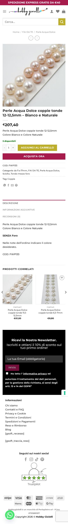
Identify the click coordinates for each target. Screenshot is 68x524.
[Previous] (2, 299)
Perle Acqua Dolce (45, 32)
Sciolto (6, 174)
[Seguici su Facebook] (26, 460)
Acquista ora (34, 156)
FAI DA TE (27, 32)
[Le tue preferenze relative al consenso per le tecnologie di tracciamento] (64, 393)
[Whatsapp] (9, 515)
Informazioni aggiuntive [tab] (19, 210)
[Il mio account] (52, 11)
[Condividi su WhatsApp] (4, 185)
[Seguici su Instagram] (31, 460)
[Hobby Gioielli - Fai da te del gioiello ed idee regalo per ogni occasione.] (28, 11)
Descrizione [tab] (10, 203)
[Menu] (4, 11)
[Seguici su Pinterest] (42, 460)
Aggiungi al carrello (37, 147)
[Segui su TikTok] (37, 460)
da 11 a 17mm (20, 170)
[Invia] (61, 21)
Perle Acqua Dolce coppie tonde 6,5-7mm (51, 311)
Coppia (11, 179)
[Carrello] (63, 11)
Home (16, 32)
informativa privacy (35, 373)
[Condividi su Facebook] (8, 185)
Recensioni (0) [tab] (11, 216)
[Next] (65, 299)
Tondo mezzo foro (20, 174)
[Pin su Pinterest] (16, 185)
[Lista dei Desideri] (57, 11)
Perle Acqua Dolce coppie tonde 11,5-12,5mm (17, 313)
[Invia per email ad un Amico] (12, 185)
